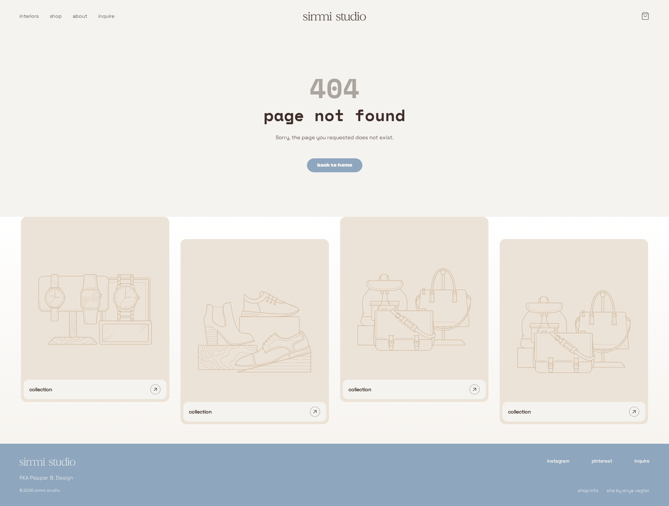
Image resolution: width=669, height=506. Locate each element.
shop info (588, 490)
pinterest (602, 461)
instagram (558, 461)
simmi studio (47, 490)
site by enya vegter (628, 490)
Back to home (334, 165)
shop (56, 16)
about (80, 16)
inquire (106, 16)
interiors (29, 16)
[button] (643, 16)
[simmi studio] (47, 466)
